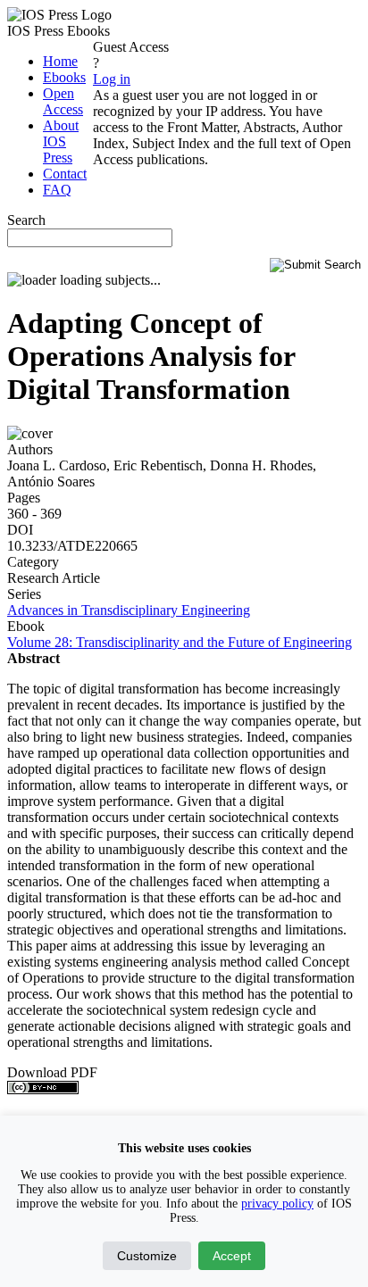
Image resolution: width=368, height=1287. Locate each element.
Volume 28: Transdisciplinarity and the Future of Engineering (179, 642)
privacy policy (277, 1203)
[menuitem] (60, 61)
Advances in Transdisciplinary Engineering (128, 610)
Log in (111, 79)
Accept (232, 1256)
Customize (147, 1256)
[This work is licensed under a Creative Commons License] (43, 1089)
